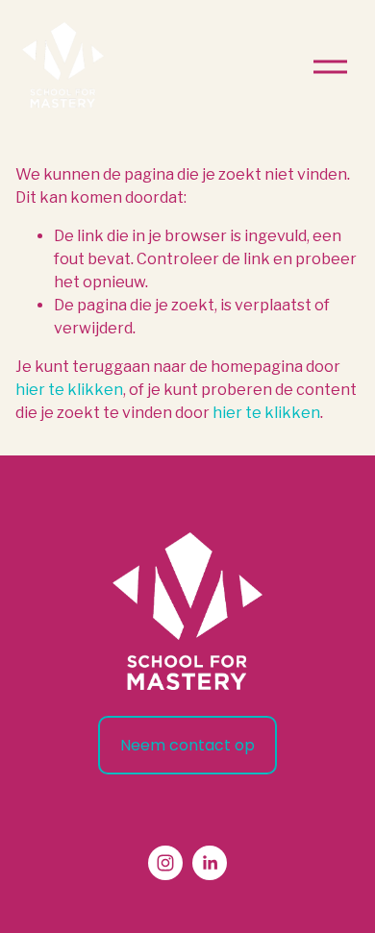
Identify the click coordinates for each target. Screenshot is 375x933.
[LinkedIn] (209, 863)
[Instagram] (165, 863)
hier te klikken (69, 390)
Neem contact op (187, 745)
